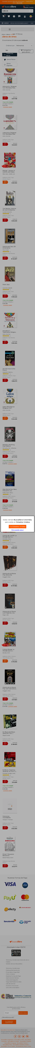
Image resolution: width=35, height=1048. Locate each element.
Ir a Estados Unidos (17, 527)
